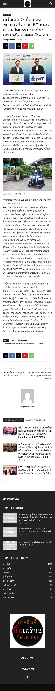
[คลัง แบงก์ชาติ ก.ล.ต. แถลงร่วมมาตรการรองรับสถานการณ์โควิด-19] (10, 532)
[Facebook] (12, 46)
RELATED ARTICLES (13, 420)
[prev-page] (4, 480)
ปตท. (12, 340)
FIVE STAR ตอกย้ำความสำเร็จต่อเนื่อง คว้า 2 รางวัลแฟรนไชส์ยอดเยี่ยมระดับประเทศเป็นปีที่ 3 (34, 470)
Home (5, 10)
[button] (4, 4)
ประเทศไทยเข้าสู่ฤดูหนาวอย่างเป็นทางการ (14, 374)
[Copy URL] (5, 46)
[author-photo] (27, 402)
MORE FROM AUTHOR (35, 420)
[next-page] (9, 480)
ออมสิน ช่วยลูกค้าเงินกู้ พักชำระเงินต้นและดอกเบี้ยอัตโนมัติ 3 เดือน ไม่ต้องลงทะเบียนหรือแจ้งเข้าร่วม (35, 517)
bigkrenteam (10, 40)
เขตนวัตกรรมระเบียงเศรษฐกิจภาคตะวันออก (19, 343)
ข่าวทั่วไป (13, 10)
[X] (18, 46)
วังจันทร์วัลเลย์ (22, 340)
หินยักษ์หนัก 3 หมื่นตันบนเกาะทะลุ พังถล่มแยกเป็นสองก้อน (40, 375)
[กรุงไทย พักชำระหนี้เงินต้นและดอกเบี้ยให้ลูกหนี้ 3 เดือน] (10, 545)
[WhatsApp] (31, 46)
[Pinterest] (25, 46)
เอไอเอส (40, 343)
